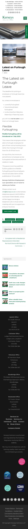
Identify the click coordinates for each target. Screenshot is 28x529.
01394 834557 (18, 7)
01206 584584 (18, 5)
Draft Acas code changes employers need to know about (17, 284)
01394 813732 (19, 1)
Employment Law (10, 211)
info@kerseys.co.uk (8, 192)
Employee (6, 222)
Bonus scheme (13, 266)
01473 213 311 (15, 329)
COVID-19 (20, 219)
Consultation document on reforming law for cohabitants (16, 275)
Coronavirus (10, 219)
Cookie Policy (18, 511)
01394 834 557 (15, 367)
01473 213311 (17, 3)
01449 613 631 (15, 409)
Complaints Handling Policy (14, 513)
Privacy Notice (10, 508)
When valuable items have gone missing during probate (17, 301)
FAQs (15, 421)
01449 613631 (19, 9)
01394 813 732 (15, 389)
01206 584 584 (15, 346)
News (5, 72)
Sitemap (16, 518)
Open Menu (25, 18)
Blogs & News (15, 424)
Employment (17, 222)
